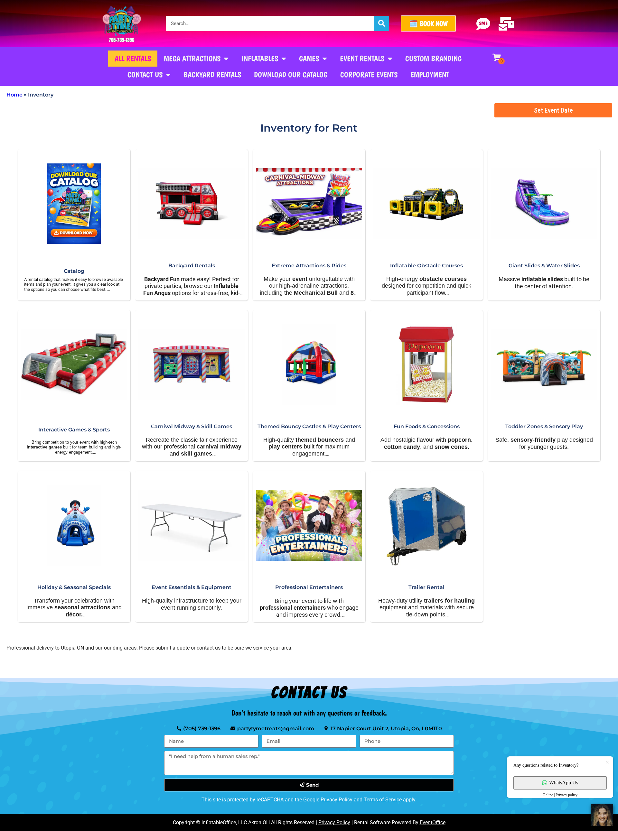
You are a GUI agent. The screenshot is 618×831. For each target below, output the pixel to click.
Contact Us (145, 74)
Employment (429, 74)
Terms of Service (383, 800)
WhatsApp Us (563, 782)
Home (14, 95)
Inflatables (259, 58)
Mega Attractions (192, 58)
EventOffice (432, 822)
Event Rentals (362, 58)
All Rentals (133, 58)
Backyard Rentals (212, 74)
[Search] (381, 23)
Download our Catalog (290, 74)
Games (309, 58)
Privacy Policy (336, 800)
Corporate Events (369, 74)
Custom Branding (433, 58)
